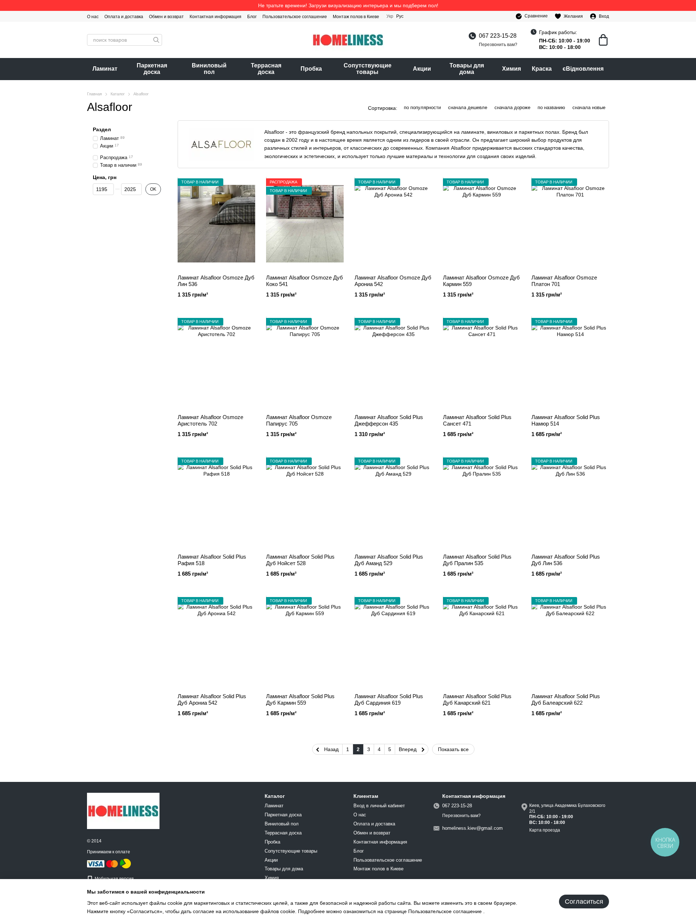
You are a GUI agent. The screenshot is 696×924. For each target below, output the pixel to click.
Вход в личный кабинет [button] (379, 805)
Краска (542, 69)
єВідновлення (583, 69)
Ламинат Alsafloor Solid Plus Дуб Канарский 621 (477, 699)
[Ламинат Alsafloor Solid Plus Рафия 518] (216, 502)
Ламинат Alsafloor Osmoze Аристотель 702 (210, 420)
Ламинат (104, 69)
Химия (511, 69)
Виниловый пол (209, 68)
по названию (551, 107)
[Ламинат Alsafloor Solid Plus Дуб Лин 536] (570, 502)
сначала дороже (512, 107)
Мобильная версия (114, 878)
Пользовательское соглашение (294, 16)
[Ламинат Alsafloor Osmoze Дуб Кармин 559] (482, 223)
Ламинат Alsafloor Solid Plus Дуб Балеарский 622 (565, 699)
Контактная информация (215, 16)
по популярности (422, 107)
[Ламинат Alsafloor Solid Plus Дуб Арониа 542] (216, 642)
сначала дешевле (467, 107)
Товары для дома (467, 68)
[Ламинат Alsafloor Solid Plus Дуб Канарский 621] (482, 642)
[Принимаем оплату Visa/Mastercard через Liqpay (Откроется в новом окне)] (103, 863)
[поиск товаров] (156, 40)
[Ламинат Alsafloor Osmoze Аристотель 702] (216, 363)
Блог (252, 16)
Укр (389, 16)
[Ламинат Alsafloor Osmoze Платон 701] (570, 223)
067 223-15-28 (498, 36)
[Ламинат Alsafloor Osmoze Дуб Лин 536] (216, 223)
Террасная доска (266, 68)
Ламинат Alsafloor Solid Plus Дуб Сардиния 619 (389, 699)
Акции (422, 69)
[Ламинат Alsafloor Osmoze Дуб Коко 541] (305, 223)
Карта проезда (544, 830)
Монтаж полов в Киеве (356, 16)
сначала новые (588, 107)
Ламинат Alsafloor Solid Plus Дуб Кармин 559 (300, 699)
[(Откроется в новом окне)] (125, 863)
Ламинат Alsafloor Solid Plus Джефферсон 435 (389, 420)
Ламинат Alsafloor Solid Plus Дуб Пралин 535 (477, 560)
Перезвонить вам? (498, 44)
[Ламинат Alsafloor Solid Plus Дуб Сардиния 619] (393, 642)
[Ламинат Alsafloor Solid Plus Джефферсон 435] (393, 363)
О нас (93, 16)
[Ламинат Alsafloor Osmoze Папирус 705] (305, 363)
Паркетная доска (152, 68)
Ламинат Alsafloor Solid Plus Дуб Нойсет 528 (300, 560)
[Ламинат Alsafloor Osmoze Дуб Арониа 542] (393, 223)
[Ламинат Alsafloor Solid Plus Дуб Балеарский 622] (570, 642)
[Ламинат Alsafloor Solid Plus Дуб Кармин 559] (305, 642)
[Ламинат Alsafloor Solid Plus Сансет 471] (482, 363)
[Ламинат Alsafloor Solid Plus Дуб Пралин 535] (482, 502)
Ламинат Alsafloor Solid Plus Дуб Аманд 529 (389, 560)
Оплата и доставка (123, 16)
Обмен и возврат (166, 16)
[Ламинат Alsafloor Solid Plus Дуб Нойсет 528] (305, 502)
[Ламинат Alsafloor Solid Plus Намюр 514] (570, 363)
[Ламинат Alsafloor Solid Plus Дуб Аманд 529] (393, 502)
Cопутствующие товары (368, 68)
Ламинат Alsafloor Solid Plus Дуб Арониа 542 (212, 699)
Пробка (311, 69)
